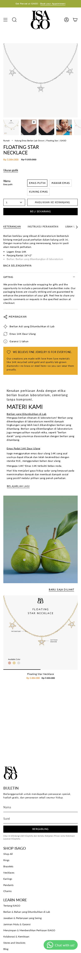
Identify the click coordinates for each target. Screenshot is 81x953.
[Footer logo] (10, 773)
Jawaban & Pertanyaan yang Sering (22, 918)
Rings (6, 860)
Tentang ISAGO (11, 905)
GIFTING (8, 277)
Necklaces (8, 872)
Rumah (6, 140)
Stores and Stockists (14, 942)
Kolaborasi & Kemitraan (16, 936)
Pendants (8, 885)
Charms (7, 891)
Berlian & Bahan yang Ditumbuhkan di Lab (26, 911)
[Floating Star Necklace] (40, 632)
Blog (5, 949)
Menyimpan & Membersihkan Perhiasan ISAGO (29, 930)
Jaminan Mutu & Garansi (17, 924)
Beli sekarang (40, 211)
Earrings (7, 878)
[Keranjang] (75, 19)
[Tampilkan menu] (5, 19)
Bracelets (8, 866)
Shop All (8, 853)
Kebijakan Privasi (52, 836)
